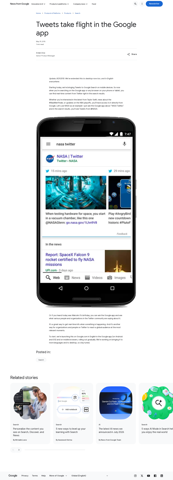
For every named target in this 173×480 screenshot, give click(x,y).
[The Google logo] (12, 475)
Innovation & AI (37, 4)
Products (67, 13)
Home (38, 13)
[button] (154, 4)
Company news (79, 4)
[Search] (135, 4)
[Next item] (19, 450)
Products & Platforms (52, 13)
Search (77, 13)
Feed (94, 4)
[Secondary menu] (142, 4)
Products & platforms (58, 4)
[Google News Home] (19, 4)
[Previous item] (13, 450)
